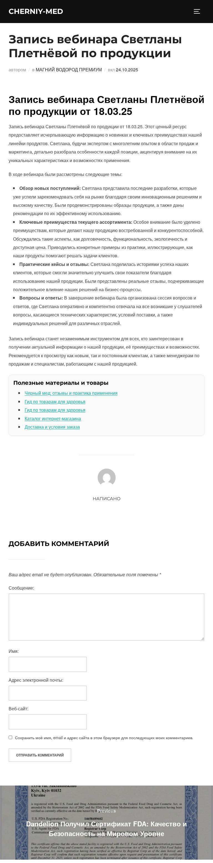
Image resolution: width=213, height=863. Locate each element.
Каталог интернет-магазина (53, 418)
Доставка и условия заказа (52, 427)
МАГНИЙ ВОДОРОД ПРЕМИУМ (69, 69)
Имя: (14, 651)
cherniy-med (36, 11)
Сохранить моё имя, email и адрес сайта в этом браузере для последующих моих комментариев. (104, 737)
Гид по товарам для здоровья (55, 401)
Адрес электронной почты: (36, 680)
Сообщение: (21, 588)
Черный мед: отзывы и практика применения (71, 393)
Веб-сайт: (18, 708)
